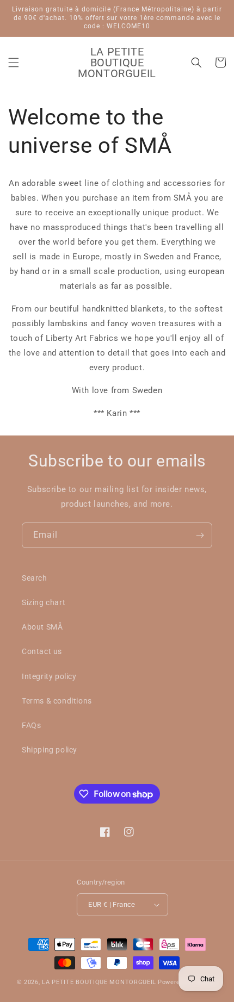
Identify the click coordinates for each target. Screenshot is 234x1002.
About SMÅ (42, 627)
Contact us (42, 651)
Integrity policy (49, 676)
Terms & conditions (57, 700)
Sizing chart (43, 602)
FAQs (31, 725)
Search (34, 578)
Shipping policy (49, 749)
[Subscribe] (200, 535)
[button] (14, 62)
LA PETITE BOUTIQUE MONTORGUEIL (99, 982)
